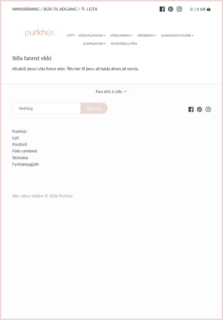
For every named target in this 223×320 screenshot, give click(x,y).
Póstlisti (19, 144)
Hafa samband (24, 150)
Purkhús (19, 131)
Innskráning (25, 9)
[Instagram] (179, 9)
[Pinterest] (170, 9)
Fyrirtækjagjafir (25, 164)
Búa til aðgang (60, 9)
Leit (15, 137)
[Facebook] (162, 9)
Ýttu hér (73, 68)
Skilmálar (20, 157)
